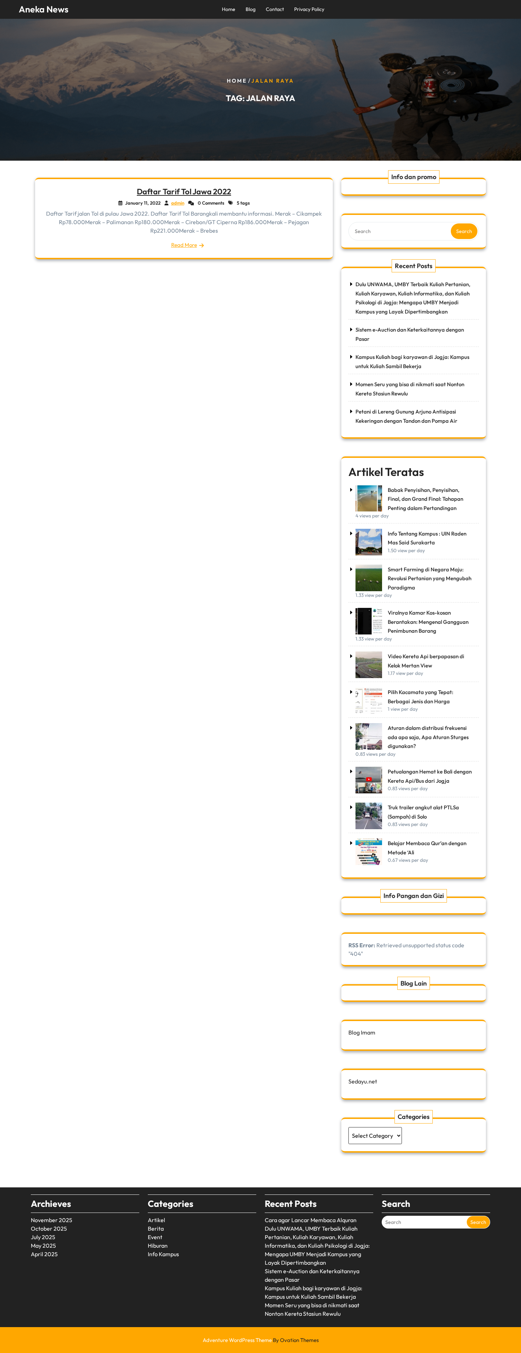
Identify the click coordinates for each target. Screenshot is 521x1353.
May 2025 (43, 1245)
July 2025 (43, 1237)
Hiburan (158, 1245)
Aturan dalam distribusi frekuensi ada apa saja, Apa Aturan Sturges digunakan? (428, 737)
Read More (184, 245)
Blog (251, 9)
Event (155, 1237)
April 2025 (44, 1254)
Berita (156, 1228)
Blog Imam (361, 1032)
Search (464, 231)
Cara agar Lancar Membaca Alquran (311, 1220)
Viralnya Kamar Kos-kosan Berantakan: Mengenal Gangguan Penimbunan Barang (428, 621)
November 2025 (51, 1220)
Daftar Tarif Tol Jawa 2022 (184, 191)
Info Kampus (163, 1254)
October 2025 (49, 1228)
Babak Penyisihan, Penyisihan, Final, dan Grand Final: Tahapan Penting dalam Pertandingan (425, 499)
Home (228, 9)
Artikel (156, 1220)
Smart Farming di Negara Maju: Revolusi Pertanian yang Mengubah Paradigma (429, 578)
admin (177, 203)
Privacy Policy (309, 9)
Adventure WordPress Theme (261, 1340)
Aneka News (43, 9)
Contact (275, 9)
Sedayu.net (362, 1081)
